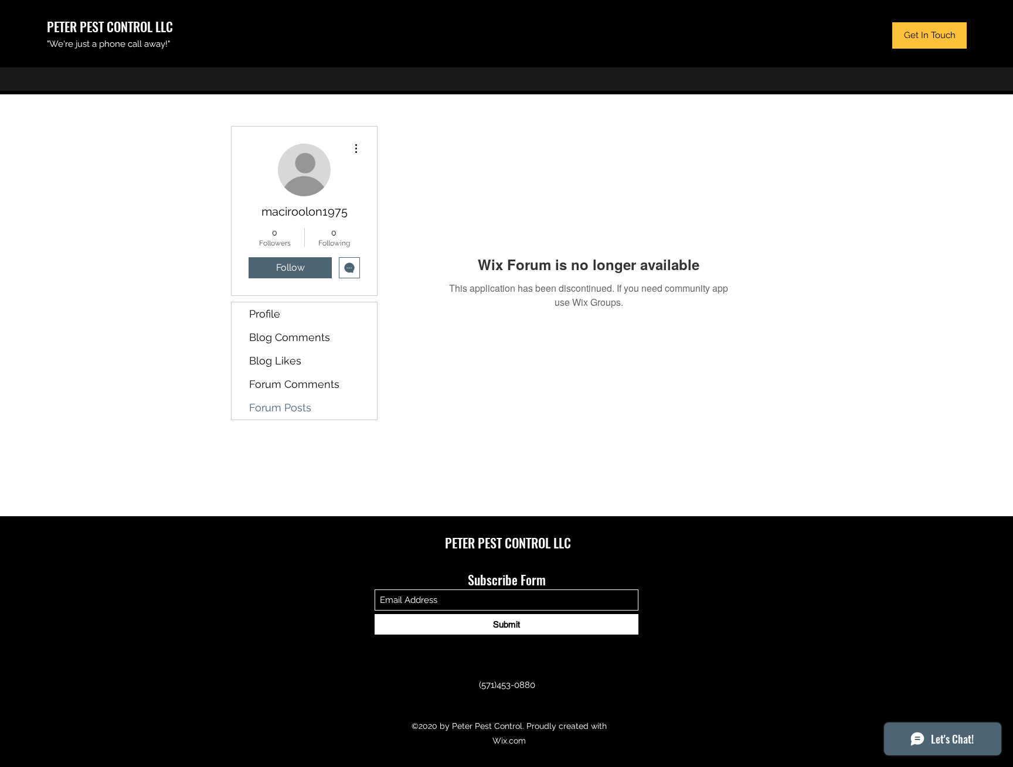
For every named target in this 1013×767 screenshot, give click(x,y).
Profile (264, 314)
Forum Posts (280, 407)
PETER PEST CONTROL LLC (110, 26)
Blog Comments (289, 337)
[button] (929, 35)
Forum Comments (294, 384)
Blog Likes (275, 360)
